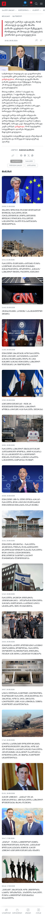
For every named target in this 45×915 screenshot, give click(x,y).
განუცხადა (19, 127)
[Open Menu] (41, 4)
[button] (9, 10)
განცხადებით (8, 79)
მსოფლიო (17, 16)
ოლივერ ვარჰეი (15, 165)
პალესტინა (31, 165)
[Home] (4, 4)
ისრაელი (29, 161)
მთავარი (6, 16)
